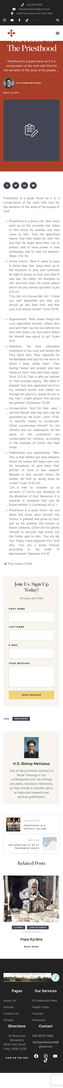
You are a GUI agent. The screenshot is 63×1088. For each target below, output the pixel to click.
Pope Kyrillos (31, 939)
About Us (10, 1000)
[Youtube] (55, 1056)
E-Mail (13, 645)
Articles (9, 1007)
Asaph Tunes (40, 1007)
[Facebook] (36, 1056)
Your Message (19, 663)
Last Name (16, 627)
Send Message (31, 695)
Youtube (37, 1013)
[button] (57, 20)
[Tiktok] (46, 1060)
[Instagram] (46, 1056)
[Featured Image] (31, 899)
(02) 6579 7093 (42, 1036)
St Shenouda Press (44, 1000)
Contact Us (11, 1013)
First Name (17, 608)
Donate (8, 1020)
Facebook (38, 1020)
